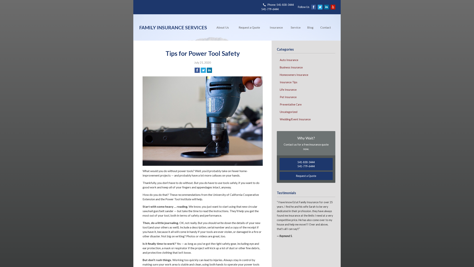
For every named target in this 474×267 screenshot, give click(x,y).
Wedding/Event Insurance (295, 119)
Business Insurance (291, 67)
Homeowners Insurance (294, 74)
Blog (310, 27)
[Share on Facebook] (197, 70)
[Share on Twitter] (203, 70)
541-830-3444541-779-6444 (306, 164)
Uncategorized (288, 111)
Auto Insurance (289, 60)
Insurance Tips (288, 82)
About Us (222, 27)
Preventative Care (291, 104)
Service (296, 27)
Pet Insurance (288, 97)
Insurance (276, 27)
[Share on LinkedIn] (209, 70)
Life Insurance (288, 89)
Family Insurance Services (173, 27)
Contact (325, 27)
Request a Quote (249, 27)
